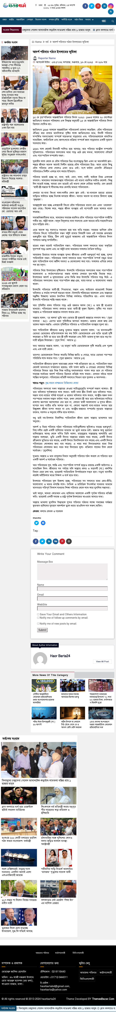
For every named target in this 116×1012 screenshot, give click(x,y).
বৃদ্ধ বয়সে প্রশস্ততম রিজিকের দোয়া (61, 383)
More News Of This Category (50, 675)
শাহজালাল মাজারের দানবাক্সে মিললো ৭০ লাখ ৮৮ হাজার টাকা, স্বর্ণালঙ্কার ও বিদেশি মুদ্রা (101, 698)
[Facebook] (35, 541)
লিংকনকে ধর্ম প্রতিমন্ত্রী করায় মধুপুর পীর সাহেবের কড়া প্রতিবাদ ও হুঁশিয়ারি (58, 809)
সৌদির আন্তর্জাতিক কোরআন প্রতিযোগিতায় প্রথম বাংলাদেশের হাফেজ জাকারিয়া (43, 698)
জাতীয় (11, 19)
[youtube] (111, 6)
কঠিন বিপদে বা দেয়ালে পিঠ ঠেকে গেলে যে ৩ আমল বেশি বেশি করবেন (71, 724)
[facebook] (85, 6)
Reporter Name (46, 58)
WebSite (42, 604)
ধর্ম (47, 41)
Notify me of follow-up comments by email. (64, 617)
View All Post (102, 661)
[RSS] (111, 11)
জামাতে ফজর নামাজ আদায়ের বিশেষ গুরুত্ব (70, 695)
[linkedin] (104, 6)
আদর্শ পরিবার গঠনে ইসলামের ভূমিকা (70, 41)
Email (40, 594)
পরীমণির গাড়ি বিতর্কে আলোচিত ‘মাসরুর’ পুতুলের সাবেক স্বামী (57, 870)
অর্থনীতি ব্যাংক (66, 19)
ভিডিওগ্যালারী (78, 953)
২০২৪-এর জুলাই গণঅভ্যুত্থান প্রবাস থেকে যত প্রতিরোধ (14, 286)
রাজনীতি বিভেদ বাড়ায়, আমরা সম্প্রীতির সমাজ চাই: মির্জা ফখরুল (14, 259)
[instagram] (98, 6)
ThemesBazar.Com (103, 998)
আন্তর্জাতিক (20, 19)
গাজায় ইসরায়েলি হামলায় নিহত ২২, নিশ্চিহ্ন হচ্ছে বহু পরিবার (14, 313)
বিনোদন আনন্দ (40, 19)
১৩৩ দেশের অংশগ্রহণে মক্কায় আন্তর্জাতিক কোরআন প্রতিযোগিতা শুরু (101, 724)
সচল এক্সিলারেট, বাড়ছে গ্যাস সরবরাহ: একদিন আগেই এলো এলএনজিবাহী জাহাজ (16, 872)
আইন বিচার (78, 19)
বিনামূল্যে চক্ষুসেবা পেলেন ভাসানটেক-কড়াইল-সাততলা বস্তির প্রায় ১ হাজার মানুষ (36, 782)
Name (40, 584)
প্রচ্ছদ (5, 19)
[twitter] (91, 6)
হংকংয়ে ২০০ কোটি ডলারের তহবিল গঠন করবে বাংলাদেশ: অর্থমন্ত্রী (19, 839)
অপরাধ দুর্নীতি (54, 19)
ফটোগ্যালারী (60, 953)
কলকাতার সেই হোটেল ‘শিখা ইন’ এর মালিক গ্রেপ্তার (57, 901)
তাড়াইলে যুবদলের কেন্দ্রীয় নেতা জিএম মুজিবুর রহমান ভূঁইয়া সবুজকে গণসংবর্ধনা (14, 151)
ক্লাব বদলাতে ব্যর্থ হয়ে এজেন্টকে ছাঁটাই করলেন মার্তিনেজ (17, 808)
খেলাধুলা (30, 19)
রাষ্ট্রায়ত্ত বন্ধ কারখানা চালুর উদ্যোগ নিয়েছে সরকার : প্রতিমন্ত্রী (14, 178)
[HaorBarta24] (14, 5)
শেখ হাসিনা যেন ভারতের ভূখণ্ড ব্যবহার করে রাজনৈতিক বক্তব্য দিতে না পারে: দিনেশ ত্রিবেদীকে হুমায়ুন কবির (13, 98)
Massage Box (45, 561)
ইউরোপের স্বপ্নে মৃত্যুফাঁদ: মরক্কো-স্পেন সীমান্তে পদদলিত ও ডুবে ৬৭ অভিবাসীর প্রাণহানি (13, 67)
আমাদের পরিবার (42, 953)
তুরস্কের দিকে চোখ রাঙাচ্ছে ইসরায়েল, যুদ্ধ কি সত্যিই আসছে (17, 929)
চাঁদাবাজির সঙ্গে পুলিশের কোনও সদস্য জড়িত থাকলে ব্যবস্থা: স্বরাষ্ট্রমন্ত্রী (56, 841)
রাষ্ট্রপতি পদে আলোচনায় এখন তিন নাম (13, 126)
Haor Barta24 (60, 656)
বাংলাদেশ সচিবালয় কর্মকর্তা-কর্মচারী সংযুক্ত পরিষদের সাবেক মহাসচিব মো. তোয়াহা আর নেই (14, 207)
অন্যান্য (88, 19)
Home (38, 41)
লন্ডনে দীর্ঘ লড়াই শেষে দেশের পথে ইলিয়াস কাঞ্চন (14, 234)
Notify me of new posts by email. (58, 623)
